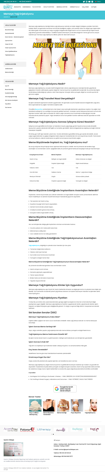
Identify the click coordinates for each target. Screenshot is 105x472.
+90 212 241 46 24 (65, 453)
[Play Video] (65, 59)
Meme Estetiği (13, 17)
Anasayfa (6, 17)
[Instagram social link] (86, 1)
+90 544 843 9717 (67, 456)
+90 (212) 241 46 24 (10, 1)
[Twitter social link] (84, 1)
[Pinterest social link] (92, 1)
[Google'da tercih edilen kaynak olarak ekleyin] (65, 388)
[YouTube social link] (89, 1)
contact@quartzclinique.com (68, 449)
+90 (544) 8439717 (25, 1)
